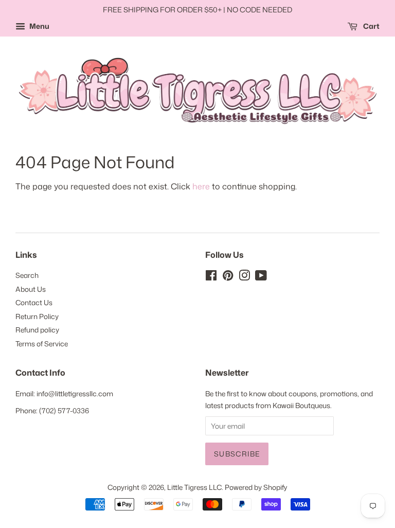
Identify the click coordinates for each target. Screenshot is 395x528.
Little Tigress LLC (194, 487)
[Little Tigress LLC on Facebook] (211, 277)
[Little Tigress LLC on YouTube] (261, 277)
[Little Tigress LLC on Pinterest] (228, 277)
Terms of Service (41, 343)
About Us (30, 289)
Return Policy (37, 316)
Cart (371, 26)
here (201, 186)
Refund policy (37, 330)
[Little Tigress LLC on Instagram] (244, 277)
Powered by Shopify (256, 487)
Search (27, 275)
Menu (38, 26)
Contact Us (33, 302)
